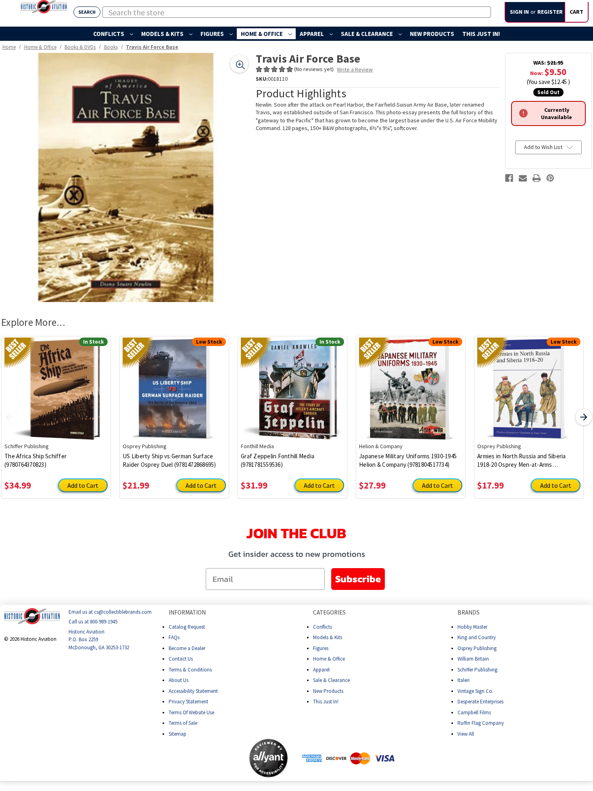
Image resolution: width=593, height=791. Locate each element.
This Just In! (481, 34)
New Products (432, 34)
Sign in (519, 11)
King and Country (476, 637)
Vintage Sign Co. (475, 690)
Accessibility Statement (193, 690)
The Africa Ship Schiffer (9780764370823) (35, 460)
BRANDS (468, 612)
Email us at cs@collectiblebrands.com (110, 611)
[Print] (536, 178)
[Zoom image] (239, 64)
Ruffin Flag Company (480, 723)
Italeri (463, 680)
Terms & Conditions (190, 669)
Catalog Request (187, 626)
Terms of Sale (183, 723)
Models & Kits (163, 34)
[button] (216, 758)
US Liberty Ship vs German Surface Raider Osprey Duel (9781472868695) (169, 460)
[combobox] (296, 12)
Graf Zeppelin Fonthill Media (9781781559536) (277, 460)
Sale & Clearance (367, 34)
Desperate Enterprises (480, 701)
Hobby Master (472, 626)
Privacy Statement (188, 701)
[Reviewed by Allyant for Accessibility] (268, 758)
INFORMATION (187, 612)
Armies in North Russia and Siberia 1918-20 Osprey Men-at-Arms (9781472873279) (521, 460)
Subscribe (358, 579)
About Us (178, 680)
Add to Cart (82, 485)
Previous (9, 417)
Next (584, 417)
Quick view (56, 383)
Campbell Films (474, 712)
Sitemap (177, 733)
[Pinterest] (550, 178)
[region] (125, 177)
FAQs (174, 637)
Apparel (312, 34)
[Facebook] (509, 178)
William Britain (473, 658)
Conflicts (109, 34)
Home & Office (262, 34)
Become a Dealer (187, 647)
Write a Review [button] (355, 69)
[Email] (523, 178)
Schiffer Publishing (477, 669)
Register (550, 11)
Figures (212, 34)
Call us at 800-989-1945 (93, 621)
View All (465, 733)
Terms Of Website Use (191, 712)
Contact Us (181, 658)
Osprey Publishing (477, 647)
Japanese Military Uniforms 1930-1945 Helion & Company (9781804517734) (408, 460)
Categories (329, 612)
